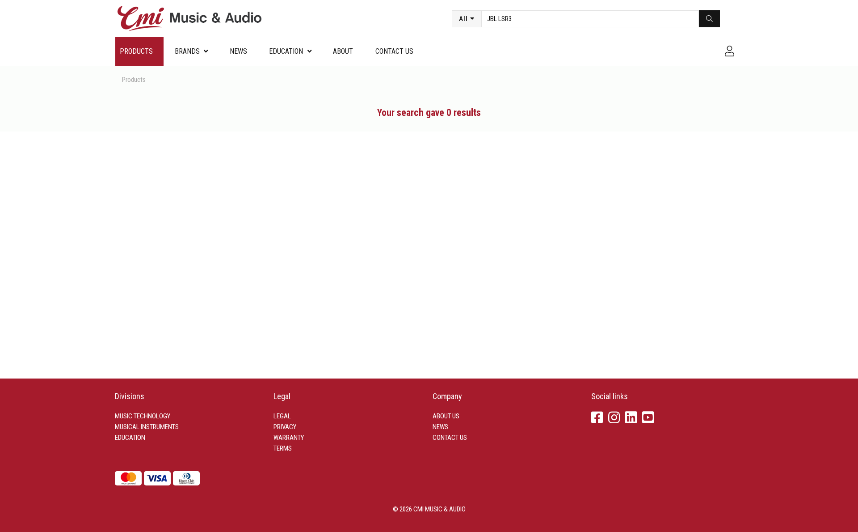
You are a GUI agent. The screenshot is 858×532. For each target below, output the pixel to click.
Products (136, 51)
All (463, 19)
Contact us (394, 51)
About (343, 51)
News (238, 51)
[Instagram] (614, 418)
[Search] (709, 18)
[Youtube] (648, 418)
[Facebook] (597, 418)
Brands (187, 51)
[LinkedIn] (631, 418)
